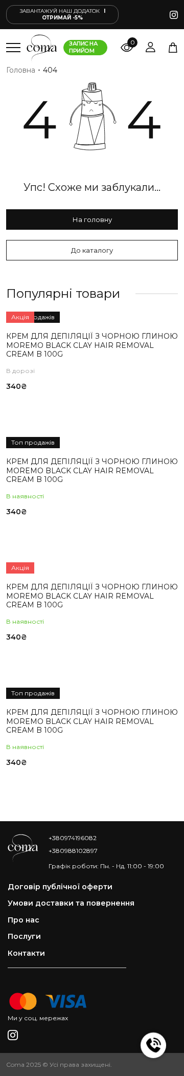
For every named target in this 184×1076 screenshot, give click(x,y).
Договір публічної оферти (60, 887)
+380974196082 (73, 838)
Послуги (24, 936)
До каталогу (92, 250)
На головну (92, 219)
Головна (20, 70)
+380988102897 (73, 850)
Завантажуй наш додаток (62, 14)
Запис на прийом (83, 47)
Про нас (23, 920)
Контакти (26, 953)
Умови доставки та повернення (71, 903)
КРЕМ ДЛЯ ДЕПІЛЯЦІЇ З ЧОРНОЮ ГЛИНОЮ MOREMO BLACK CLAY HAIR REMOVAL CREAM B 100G (92, 345)
